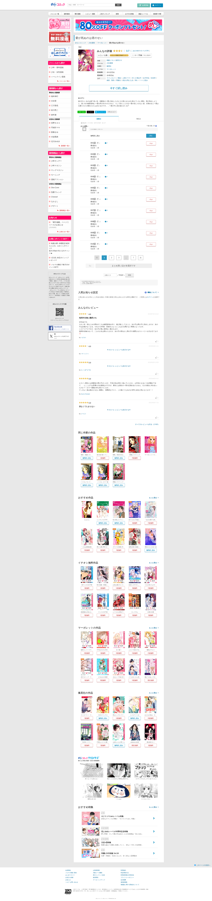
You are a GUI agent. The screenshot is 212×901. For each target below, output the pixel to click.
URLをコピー (112, 112)
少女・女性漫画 (57, 72)
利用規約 (123, 870)
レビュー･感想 (90, 14)
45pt (151, 154)
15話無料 (151, 523)
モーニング (55, 175)
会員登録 (68, 870)
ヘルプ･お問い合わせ (71, 882)
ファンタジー (111, 78)
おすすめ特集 (129, 14)
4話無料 (134, 550)
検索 (118, 5)
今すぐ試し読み (119, 88)
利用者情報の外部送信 (127, 875)
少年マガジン (56, 166)
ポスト (91, 112)
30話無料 (103, 680)
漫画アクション (57, 179)
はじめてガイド (70, 875)
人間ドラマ (126, 78)
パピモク (83, 337)
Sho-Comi (55, 188)
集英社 (109, 66)
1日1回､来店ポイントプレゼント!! (59, 259)
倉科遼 (53, 115)
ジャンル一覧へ (64, 81)
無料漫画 (67, 14)
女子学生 (146, 78)
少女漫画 (92, 43)
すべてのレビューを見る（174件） (147, 424)
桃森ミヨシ (110, 60)
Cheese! (54, 197)
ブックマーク (100, 112)
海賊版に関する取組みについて (130, 884)
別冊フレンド (56, 192)
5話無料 (118, 550)
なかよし (54, 201)
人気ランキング (105, 14)
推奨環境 (95, 877)
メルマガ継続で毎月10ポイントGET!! (59, 266)
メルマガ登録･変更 (71, 873)
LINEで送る (81, 112)
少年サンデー (56, 161)
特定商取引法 (125, 873)
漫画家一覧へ (65, 146)
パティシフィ (85, 353)
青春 (119, 78)
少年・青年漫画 (57, 67)
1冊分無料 (150, 680)
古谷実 (53, 101)
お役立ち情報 (69, 877)
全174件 (136, 51)
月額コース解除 (97, 873)
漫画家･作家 (157, 14)
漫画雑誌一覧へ (64, 210)
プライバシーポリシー (127, 877)
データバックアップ (99, 880)
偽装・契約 (110, 80)
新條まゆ (54, 132)
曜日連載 (77, 14)
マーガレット (102, 43)
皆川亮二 (54, 110)
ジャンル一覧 (54, 14)
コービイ (83, 414)
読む (151, 135)
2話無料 (102, 458)
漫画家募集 (124, 882)
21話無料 (151, 653)
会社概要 (123, 880)
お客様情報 (96, 870)
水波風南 (54, 137)
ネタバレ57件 (144, 51)
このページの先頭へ (203, 865)
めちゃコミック (80, 43)
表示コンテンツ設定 (99, 875)
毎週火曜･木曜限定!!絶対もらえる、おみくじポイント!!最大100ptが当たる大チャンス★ (59, 248)
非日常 (153, 78)
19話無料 (151, 588)
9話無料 (134, 588)
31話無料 (135, 653)
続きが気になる (128, 80)
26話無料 (151, 718)
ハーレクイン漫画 (58, 77)
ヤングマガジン (57, 170)
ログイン (150, 297)
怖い (136, 80)
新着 (117, 14)
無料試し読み (87, 458)
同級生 (118, 80)
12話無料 (119, 588)
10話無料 (135, 680)
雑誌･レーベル (143, 14)
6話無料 (134, 523)
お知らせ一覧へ (64, 232)
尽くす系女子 (136, 78)
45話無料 (135, 458)
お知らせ (68, 880)
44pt (151, 143)
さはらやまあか (85, 394)
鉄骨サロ (119, 60)
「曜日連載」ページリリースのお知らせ (59, 224)
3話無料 (134, 615)
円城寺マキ (55, 127)
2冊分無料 (135, 745)
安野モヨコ (55, 123)
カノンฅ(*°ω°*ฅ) (86, 370)
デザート (54, 206)
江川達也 (54, 105)
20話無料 (87, 653)
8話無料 (102, 550)
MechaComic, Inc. (112, 898)
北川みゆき (55, 141)
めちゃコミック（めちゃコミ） (102, 898)
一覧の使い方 (151, 126)
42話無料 (119, 653)
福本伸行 (54, 96)
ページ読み (144, 80)
